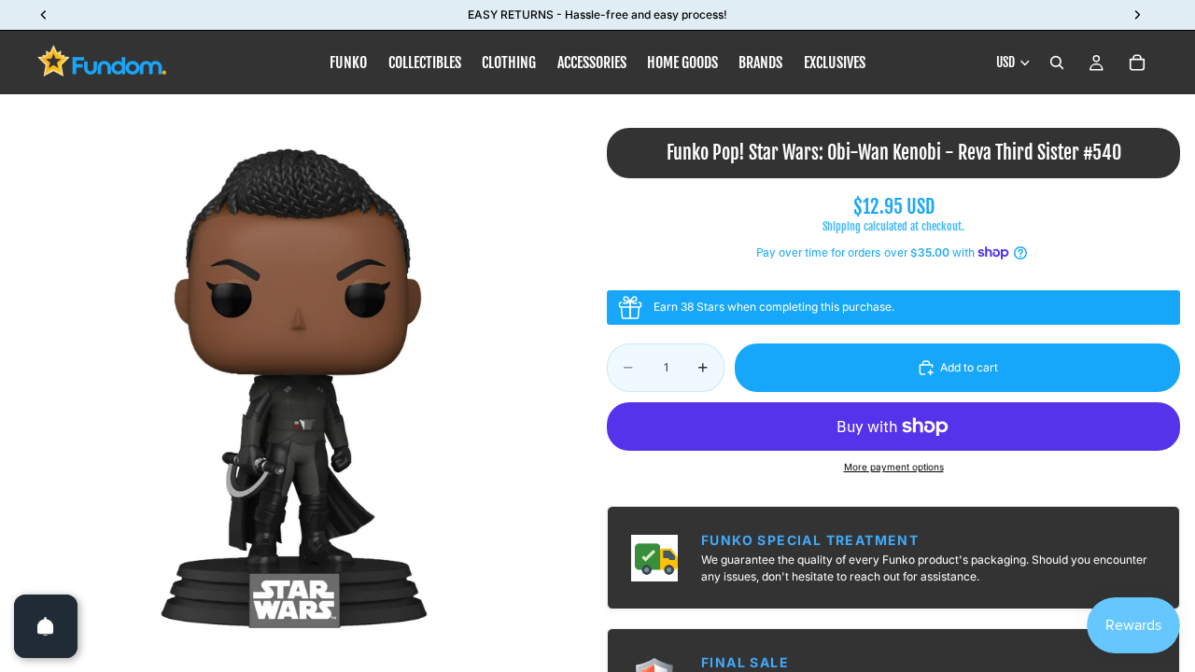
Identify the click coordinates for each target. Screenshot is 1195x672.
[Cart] (1137, 62)
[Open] (45, 626)
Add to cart (969, 367)
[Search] (1056, 62)
